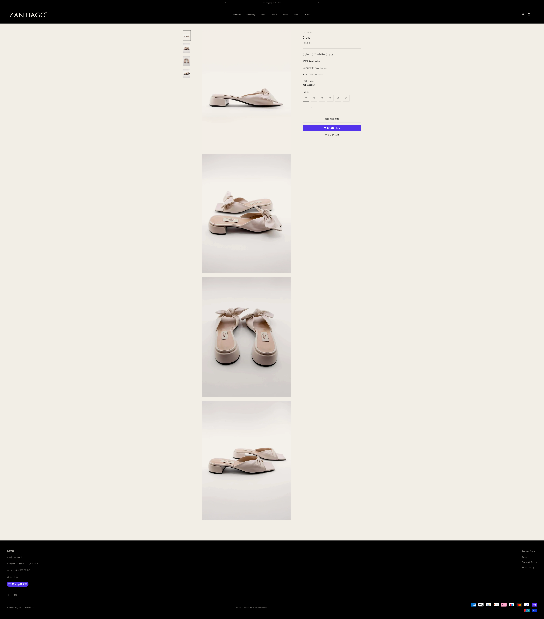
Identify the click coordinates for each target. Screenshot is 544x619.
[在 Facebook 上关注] (8, 594)
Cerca (524, 557)
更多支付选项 (332, 135)
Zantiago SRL (307, 32)
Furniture (274, 14)
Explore (285, 14)
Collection (237, 14)
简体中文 (28, 608)
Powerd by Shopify (261, 608)
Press (296, 14)
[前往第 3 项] (187, 61)
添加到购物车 (332, 119)
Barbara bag (250, 14)
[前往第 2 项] (187, 48)
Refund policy (528, 567)
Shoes (263, 14)
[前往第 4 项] (187, 73)
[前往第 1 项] (187, 35)
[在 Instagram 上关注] (15, 594)
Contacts (307, 14)
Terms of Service (529, 562)
